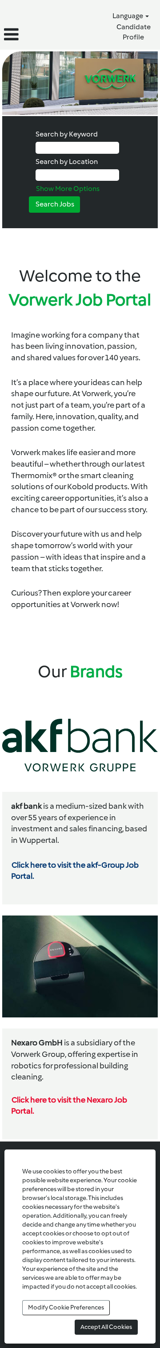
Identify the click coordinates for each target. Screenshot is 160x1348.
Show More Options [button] (68, 188)
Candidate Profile (133, 32)
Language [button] (128, 16)
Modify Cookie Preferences (66, 1307)
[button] (26, 34)
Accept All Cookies (106, 1327)
